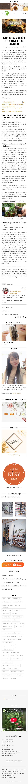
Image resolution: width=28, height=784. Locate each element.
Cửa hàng (9, 771)
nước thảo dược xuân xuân (11, 652)
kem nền (21, 623)
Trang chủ (4, 771)
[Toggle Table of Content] (23, 102)
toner (4, 668)
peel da (5, 655)
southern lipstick (8, 665)
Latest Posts (10, 284)
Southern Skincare (10, 699)
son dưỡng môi (7, 662)
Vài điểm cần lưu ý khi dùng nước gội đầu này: (12, 108)
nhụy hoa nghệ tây (8, 646)
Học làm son (17, 773)
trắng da (5, 671)
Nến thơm (11, 773)
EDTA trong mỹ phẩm (7, 575)
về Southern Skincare (9, 678)
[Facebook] (24, 289)
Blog (18, 771)
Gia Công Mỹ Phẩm (7, 745)
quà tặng (20, 655)
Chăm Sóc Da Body (7, 739)
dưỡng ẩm (6, 613)
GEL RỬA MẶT (6, 620)
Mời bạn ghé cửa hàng (14, 455)
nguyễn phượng (7, 642)
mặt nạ (21, 636)
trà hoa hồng (13, 668)
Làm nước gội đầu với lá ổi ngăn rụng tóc (12, 111)
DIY (22, 610)
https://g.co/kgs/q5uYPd (14, 555)
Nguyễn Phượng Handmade (15, 292)
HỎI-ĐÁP (22, 773)
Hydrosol (4, 747)
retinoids (6, 658)
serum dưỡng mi (16, 658)
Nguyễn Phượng (16, 393)
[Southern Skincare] (7, 13)
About (3, 284)
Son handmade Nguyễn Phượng (10, 751)
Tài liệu (12, 775)
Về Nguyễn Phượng (6, 775)
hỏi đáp (13, 623)
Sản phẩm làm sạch (7, 749)
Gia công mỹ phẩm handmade (9, 777)
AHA (4, 598)
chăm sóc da (6, 602)
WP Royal (18, 781)
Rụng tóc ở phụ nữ (8, 342)
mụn (4, 639)
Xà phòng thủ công (7, 755)
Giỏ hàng (14, 771)
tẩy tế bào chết (8, 675)
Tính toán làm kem (17, 671)
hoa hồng (6, 623)
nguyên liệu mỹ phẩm (14, 639)
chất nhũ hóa (17, 602)
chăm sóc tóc (5, 311)
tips (18, 665)
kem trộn (19, 626)
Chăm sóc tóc (14, 35)
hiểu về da (16, 620)
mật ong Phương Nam (9, 636)
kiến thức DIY (7, 629)
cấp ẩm (16, 610)
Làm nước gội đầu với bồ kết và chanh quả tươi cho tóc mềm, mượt (12, 105)
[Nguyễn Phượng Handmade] (5, 291)
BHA (9, 598)
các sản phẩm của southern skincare (11, 606)
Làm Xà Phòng (5, 773)
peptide (12, 655)
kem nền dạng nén (8, 626)
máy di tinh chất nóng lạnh (11, 633)
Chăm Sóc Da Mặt (6, 741)
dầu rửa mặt (6, 616)
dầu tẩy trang (17, 616)
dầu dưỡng (15, 613)
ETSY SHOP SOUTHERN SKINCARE (14, 487)
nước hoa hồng (7, 649)
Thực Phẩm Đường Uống (8, 753)
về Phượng (18, 675)
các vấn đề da (7, 610)
